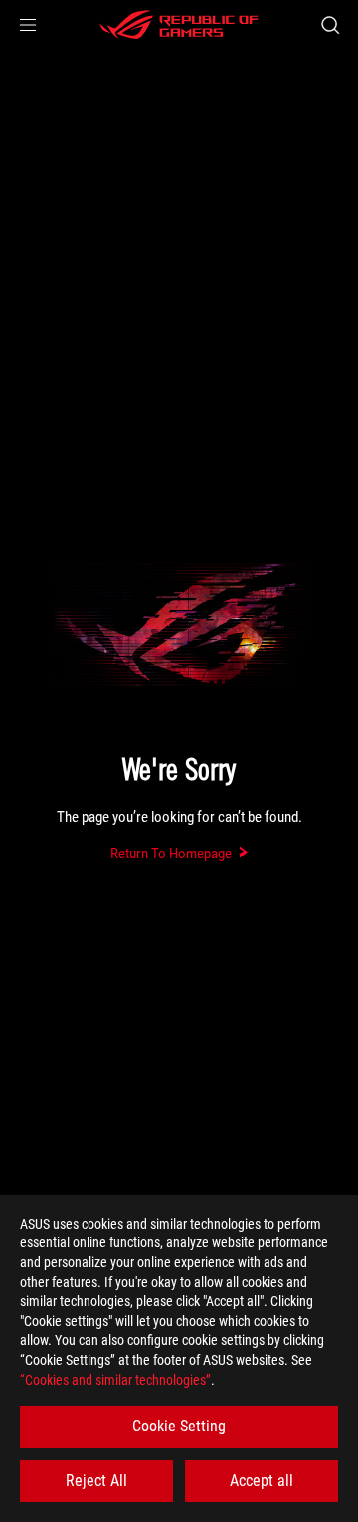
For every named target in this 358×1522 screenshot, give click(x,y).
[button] (28, 25)
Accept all (261, 1480)
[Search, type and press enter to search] (329, 25)
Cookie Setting (179, 1426)
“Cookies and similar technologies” (115, 1380)
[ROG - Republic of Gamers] (179, 25)
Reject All (96, 1480)
